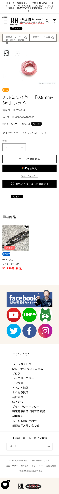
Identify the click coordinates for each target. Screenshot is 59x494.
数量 (4, 140)
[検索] (25, 37)
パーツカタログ (21, 364)
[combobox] (16, 37)
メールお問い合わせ (24, 421)
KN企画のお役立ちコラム (27, 369)
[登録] (48, 446)
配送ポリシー (37, 465)
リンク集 (17, 383)
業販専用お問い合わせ (25, 425)
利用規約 (17, 416)
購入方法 (17, 402)
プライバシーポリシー (25, 407)
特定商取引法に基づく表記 (31, 470)
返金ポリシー (12, 465)
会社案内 (17, 397)
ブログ (16, 373)
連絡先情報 (51, 465)
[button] (5, 22)
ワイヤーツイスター (11, 263)
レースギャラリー (23, 378)
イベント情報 (20, 387)
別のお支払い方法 (29, 176)
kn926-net (22, 460)
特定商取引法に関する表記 (28, 411)
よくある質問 (20, 392)
